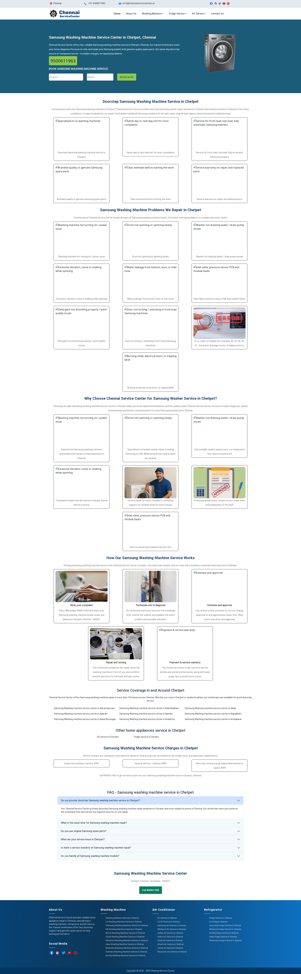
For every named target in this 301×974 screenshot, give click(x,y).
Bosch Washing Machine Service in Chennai (125, 933)
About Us (131, 13)
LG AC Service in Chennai (168, 921)
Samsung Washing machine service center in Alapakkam (213, 713)
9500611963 (63, 61)
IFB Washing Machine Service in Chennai (124, 929)
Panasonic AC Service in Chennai (172, 952)
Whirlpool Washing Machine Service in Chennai (127, 940)
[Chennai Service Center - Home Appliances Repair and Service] (64, 13)
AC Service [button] (198, 13)
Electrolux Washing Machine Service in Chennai (127, 948)
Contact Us (217, 13)
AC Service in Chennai (167, 918)
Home (117, 13)
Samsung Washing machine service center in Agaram (81, 713)
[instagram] (215, 3)
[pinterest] (228, 3)
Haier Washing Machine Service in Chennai (125, 944)
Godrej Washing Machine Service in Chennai (125, 955)
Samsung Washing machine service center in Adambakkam (149, 708)
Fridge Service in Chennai (220, 918)
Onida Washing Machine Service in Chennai (125, 937)
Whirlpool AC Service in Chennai (171, 929)
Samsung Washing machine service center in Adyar (210, 708)
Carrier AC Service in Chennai (170, 948)
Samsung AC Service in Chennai (171, 925)
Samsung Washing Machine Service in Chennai (127, 925)
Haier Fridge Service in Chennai (223, 937)
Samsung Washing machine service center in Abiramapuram (84, 708)
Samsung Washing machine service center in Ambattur (147, 719)
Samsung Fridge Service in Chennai (225, 925)
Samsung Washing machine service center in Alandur (146, 713)
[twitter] (220, 3)
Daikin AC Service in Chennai (170, 937)
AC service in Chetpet (108, 737)
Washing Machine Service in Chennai (122, 918)
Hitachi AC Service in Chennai (170, 944)
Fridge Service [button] (177, 13)
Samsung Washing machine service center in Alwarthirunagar (85, 719)
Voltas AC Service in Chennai (170, 933)
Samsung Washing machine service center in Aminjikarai (213, 719)
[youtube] (224, 3)
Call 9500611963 (150, 890)
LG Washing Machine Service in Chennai (124, 921)
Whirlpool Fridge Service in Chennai (225, 929)
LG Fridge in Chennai (218, 921)
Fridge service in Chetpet (146, 737)
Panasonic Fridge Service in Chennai (225, 940)
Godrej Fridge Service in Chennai (223, 933)
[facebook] (211, 3)
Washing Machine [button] (151, 13)
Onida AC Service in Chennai (170, 940)
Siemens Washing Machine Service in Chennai (126, 952)
